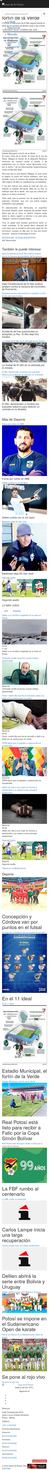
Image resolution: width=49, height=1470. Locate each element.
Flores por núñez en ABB (13, 424)
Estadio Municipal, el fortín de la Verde (18, 1081)
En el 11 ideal (8, 1003)
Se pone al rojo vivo (10, 1382)
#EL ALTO (15, 237)
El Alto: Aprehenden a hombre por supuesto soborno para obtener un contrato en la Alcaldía (22, 373)
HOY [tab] (6, 611)
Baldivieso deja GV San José (14, 521)
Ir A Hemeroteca (24, 64)
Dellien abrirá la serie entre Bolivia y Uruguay (21, 1292)
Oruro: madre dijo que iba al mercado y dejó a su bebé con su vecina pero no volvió (23, 697)
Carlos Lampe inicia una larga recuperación (21, 1245)
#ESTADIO (6, 237)
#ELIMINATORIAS (28, 237)
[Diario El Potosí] (13, 4)
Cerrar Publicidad (39, 1461)
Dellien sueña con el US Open (15, 482)
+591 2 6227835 (9, 1425)
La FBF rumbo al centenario (14, 1199)
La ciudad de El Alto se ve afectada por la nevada (23, 341)
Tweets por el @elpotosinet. (14, 868)
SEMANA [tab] (17, 611)
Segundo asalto (9, 577)
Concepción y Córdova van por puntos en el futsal (23, 932)
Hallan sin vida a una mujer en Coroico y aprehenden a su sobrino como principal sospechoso (19, 790)
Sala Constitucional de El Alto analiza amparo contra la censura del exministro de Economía (22, 255)
